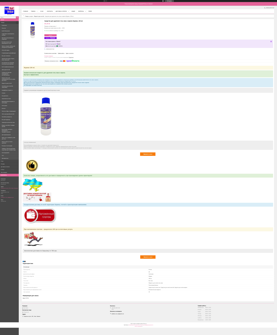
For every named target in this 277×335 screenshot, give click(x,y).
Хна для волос (5, 95)
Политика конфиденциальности (146, 324)
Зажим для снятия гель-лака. (8, 122)
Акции (73, 11)
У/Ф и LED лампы (5, 50)
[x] (24, 261)
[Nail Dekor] (9, 10)
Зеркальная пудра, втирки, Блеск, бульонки (8, 59)
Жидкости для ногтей (7, 83)
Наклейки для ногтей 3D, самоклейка (7, 86)
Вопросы (81, 11)
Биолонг (4, 108)
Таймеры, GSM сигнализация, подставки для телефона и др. (9, 149)
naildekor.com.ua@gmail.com (7, 197)
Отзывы (3, 164)
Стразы (3, 93)
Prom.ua (145, 323)
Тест (3, 155)
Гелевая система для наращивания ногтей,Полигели (6, 74)
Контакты (50, 11)
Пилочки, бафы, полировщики (9, 111)
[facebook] (23, 261)
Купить (50, 35)
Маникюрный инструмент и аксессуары (8, 102)
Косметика (4, 25)
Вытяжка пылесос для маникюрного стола (7, 42)
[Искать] (17, 17)
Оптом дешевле (5, 152)
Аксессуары (4, 105)
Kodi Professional (6, 31)
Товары (2, 22)
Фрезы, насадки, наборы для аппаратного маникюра (8, 46)
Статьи (2, 169)
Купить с (48, 38)
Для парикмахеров (6, 134)
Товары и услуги (29, 16)
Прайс (90, 11)
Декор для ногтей (6, 69)
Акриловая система (6, 98)
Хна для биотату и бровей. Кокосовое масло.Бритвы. (8, 63)
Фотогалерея (4, 172)
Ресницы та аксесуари (7, 145)
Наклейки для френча (7, 116)
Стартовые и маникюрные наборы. (8, 34)
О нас (2, 161)
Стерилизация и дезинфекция (9, 53)
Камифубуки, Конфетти (7, 90)
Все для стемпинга (6, 55)
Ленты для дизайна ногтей (8, 114)
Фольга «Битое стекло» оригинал (7, 142)
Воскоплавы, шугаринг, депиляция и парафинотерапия (7, 131)
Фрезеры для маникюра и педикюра (8, 38)
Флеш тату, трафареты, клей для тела (8, 138)
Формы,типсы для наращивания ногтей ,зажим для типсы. (8, 79)
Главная (25, 11)
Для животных (5, 158)
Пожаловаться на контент (134, 324)
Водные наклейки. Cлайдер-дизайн (8, 126)
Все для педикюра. (6, 119)
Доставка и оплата (5, 166)
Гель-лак (4, 28)
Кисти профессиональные (8, 66)
